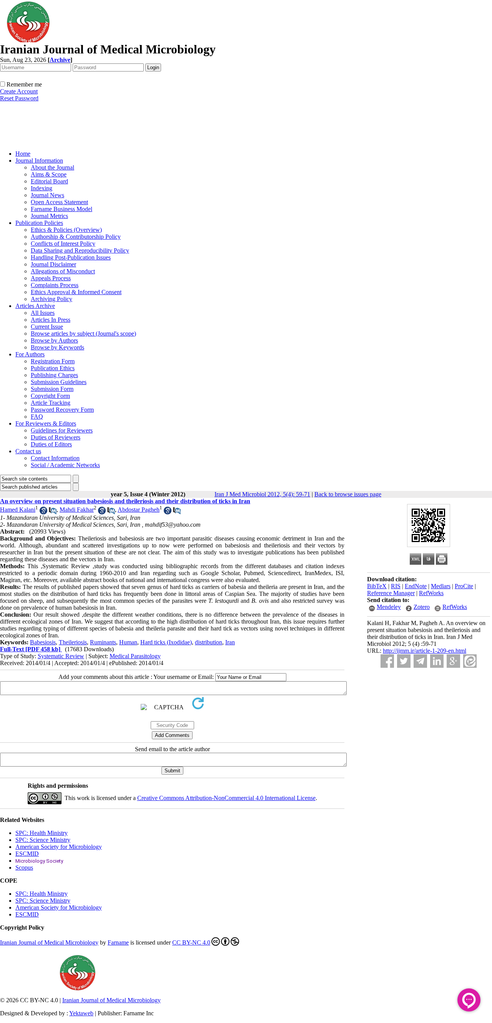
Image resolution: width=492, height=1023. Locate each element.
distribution (208, 642)
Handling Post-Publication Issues (71, 257)
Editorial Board (49, 181)
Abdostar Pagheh (139, 509)
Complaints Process (54, 285)
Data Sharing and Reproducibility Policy (80, 250)
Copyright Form (50, 396)
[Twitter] (404, 661)
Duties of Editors (51, 444)
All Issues (43, 312)
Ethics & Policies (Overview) (66, 229)
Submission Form (52, 389)
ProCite (464, 586)
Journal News (47, 195)
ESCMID (27, 853)
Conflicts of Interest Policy (63, 243)
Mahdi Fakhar (77, 509)
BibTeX (377, 586)
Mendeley (389, 607)
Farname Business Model (61, 209)
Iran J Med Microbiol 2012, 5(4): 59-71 (262, 494)
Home (22, 153)
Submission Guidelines (58, 382)
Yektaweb (81, 1013)
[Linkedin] (437, 661)
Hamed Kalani (17, 509)
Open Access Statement (59, 202)
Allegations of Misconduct (63, 271)
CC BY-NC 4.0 (191, 942)
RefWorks (431, 593)
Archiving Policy (51, 299)
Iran (230, 642)
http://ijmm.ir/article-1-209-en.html (424, 650)
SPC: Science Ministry (42, 840)
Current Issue (47, 326)
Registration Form (53, 361)
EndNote (416, 586)
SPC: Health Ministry (41, 833)
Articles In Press (50, 319)
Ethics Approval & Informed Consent (76, 292)
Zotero (422, 607)
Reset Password (19, 98)
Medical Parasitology (135, 656)
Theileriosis (73, 642)
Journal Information (39, 160)
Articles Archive (35, 306)
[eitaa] (470, 661)
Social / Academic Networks (65, 465)
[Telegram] (420, 661)
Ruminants (103, 642)
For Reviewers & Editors (45, 423)
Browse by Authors (54, 340)
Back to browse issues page (347, 494)
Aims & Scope (48, 174)
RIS (396, 586)
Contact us (28, 451)
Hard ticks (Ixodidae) (166, 642)
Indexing (41, 188)
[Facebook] (387, 661)
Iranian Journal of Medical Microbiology (49, 942)
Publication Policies (39, 223)
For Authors (30, 354)
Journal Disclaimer (53, 264)
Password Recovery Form (62, 409)
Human (128, 642)
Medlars (440, 586)
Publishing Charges (54, 375)
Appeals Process (51, 278)
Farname (118, 942)
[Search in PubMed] (53, 512)
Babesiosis (43, 642)
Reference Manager (391, 593)
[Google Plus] (453, 661)
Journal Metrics (49, 216)
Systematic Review (61, 656)
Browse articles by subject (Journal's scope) (83, 333)
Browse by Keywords (57, 347)
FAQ (37, 416)
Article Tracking (50, 402)
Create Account (19, 91)
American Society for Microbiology (58, 846)
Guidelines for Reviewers (62, 430)
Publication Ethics (53, 368)
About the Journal (52, 167)
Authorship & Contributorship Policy (76, 236)
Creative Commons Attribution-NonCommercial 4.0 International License (226, 798)
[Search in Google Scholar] (43, 512)
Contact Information (55, 458)
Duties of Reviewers (55, 437)
